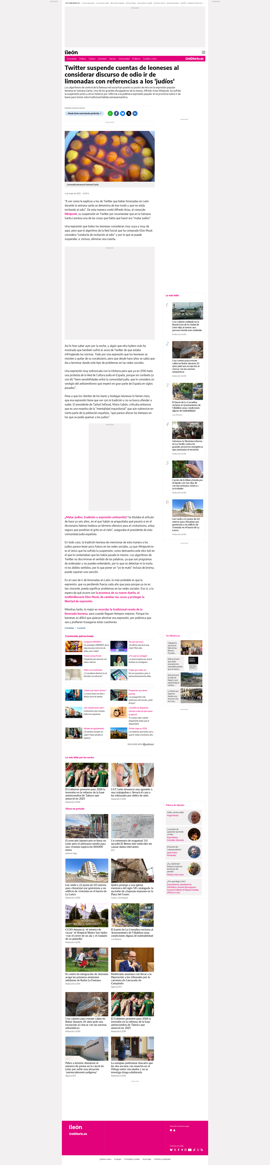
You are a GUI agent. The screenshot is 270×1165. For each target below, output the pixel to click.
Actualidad (71, 58)
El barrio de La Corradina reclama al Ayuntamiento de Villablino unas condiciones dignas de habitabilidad (132, 932)
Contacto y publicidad (162, 1159)
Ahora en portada (74, 808)
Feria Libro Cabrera (159, 3)
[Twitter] (128, 113)
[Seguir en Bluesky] (171, 1150)
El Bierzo (136, 58)
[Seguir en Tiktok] (194, 1150)
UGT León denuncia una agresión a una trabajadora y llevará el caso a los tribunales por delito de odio (131, 792)
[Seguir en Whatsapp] (198, 1150)
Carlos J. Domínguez (119, 898)
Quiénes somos (105, 1159)
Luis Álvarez (116, 939)
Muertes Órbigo (131, 3)
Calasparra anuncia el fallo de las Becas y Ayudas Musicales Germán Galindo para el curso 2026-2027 (173, 648)
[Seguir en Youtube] (190, 1150)
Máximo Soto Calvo (175, 874)
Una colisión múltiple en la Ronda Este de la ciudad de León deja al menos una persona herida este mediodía (187, 326)
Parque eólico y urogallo (144, 3)
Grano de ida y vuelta (102, 3)
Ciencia (112, 58)
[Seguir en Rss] (202, 1150)
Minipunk (71, 213)
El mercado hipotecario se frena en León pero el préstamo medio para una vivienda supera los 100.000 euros (85, 845)
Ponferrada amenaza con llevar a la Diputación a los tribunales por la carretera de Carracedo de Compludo (131, 978)
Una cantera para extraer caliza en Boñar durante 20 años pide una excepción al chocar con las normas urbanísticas (85, 1023)
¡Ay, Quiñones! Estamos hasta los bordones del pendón (174, 868)
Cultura (92, 58)
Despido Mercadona (173, 3)
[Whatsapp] (110, 113)
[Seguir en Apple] (174, 1130)
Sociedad (102, 58)
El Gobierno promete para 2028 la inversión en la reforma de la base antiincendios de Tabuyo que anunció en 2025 (85, 794)
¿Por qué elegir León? (176, 881)
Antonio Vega (71, 853)
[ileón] (84, 1127)
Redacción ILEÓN (72, 802)
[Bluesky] (122, 113)
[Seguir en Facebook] (178, 1150)
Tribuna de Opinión (175, 805)
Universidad (124, 58)
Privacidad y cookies (132, 1159)
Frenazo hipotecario (88, 3)
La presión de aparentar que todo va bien (175, 831)
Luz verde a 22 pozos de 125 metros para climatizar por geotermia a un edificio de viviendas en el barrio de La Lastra (86, 889)
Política (82, 58)
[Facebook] (116, 113)
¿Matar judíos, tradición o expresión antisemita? (96, 517)
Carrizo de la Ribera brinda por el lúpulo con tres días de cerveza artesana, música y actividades (187, 484)
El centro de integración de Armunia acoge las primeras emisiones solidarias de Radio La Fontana (86, 977)
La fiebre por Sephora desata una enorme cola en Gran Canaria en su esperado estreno (173, 696)
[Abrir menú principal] (203, 52)
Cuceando (81, 628)
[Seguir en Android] (171, 1130)
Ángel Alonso (173, 815)
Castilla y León (150, 58)
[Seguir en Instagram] (185, 1150)
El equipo (117, 1159)
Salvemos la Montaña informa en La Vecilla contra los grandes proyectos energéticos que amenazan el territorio (187, 445)
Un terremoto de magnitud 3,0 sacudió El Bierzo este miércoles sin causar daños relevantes (131, 843)
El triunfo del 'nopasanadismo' (174, 848)
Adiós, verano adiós (175, 812)
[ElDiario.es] (194, 58)
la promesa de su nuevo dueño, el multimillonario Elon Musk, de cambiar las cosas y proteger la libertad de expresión (104, 597)
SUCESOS (183, 3)
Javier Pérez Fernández (172, 853)
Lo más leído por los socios (79, 757)
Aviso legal (147, 1159)
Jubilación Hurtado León (195, 3)
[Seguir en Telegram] (182, 1150)
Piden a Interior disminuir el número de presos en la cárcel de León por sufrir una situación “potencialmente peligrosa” (84, 1067)
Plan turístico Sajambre (117, 3)
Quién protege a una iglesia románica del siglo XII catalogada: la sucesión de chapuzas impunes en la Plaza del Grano (132, 889)
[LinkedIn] (135, 113)
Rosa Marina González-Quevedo (175, 838)
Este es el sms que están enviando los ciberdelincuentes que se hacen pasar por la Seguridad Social (175, 664)
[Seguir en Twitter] (175, 1150)
